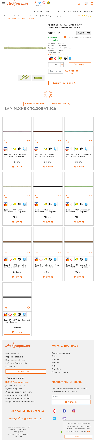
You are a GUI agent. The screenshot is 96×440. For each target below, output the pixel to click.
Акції (48, 11)
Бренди (55, 359)
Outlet (54, 356)
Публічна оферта (13, 389)
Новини (55, 363)
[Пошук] (79, 4)
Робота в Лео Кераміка (16, 363)
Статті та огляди (60, 372)
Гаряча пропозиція (72, 11)
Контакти (10, 367)
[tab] (34, 3)
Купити (82, 64)
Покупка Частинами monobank (20, 402)
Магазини (88, 11)
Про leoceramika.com (15, 360)
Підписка (72, 402)
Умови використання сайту (18, 392)
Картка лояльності (61, 353)
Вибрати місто (25, 371)
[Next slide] (42, 47)
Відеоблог (57, 369)
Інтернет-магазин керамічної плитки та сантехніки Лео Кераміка (18, 429)
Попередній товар (35, 104)
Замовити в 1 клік (71, 72)
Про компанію (12, 354)
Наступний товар (60, 104)
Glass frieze (61, 45)
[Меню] (4, 4)
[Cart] (5, 141)
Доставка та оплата (15, 386)
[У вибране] (28, 141)
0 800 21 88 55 (42, 6)
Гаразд (78, 436)
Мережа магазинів (14, 357)
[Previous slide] (7, 47)
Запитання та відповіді (16, 395)
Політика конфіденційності (18, 398)
